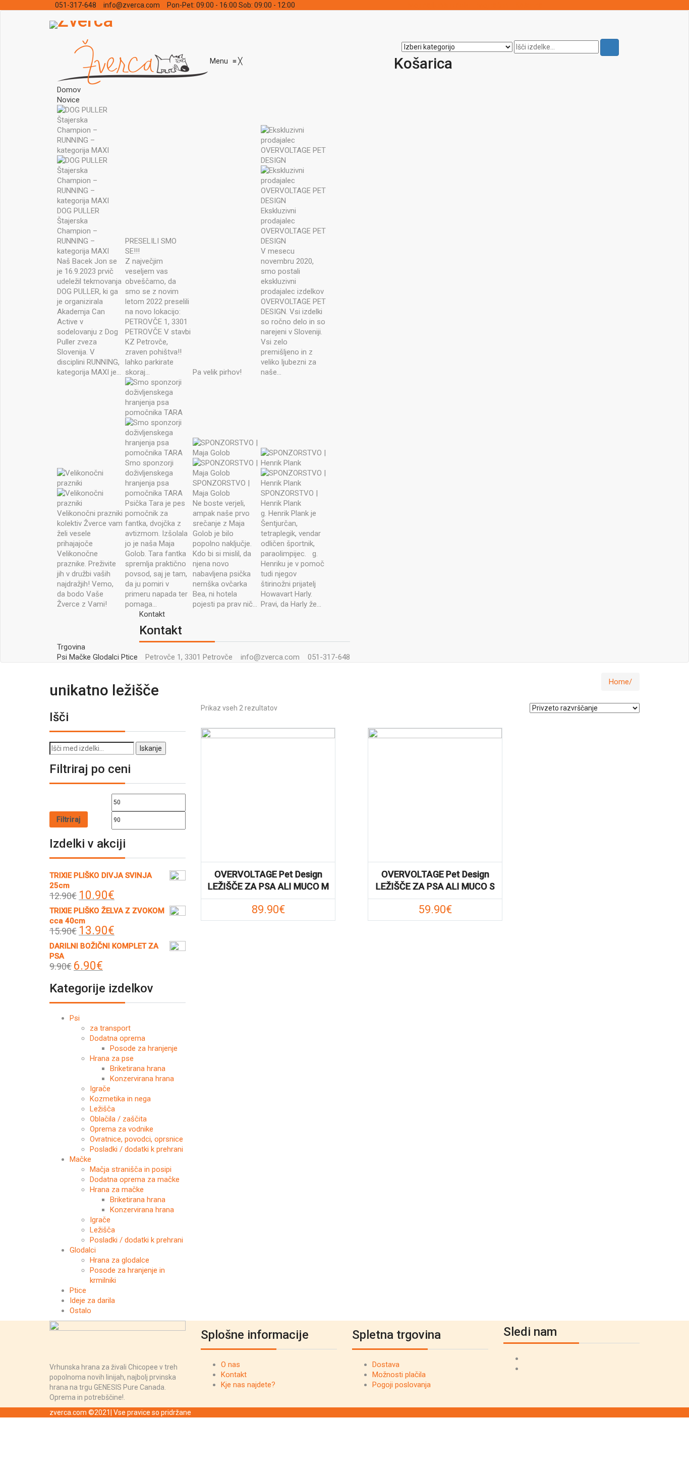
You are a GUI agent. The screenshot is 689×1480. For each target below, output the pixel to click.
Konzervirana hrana (142, 1078)
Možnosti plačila (399, 1374)
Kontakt (234, 1374)
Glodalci (83, 1250)
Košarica (529, 5)
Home (619, 681)
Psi (75, 1018)
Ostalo (80, 1310)
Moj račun (492, 5)
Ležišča (102, 1108)
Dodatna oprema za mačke (135, 1179)
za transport (110, 1028)
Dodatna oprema (117, 1038)
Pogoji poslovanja (401, 1384)
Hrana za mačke (117, 1189)
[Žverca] (133, 61)
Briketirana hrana (137, 1068)
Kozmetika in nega (120, 1098)
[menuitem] (69, 89)
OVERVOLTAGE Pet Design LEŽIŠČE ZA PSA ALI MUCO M (268, 880)
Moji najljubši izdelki (439, 5)
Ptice (78, 1290)
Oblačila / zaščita (118, 1118)
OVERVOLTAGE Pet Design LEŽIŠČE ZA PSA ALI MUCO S (435, 880)
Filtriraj (68, 819)
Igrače (100, 1088)
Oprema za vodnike (121, 1129)
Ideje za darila (92, 1300)
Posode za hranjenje (144, 1048)
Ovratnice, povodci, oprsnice (136, 1139)
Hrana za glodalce (119, 1260)
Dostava (385, 1364)
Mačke (80, 1159)
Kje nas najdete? (248, 1384)
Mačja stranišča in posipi (130, 1169)
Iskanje (151, 748)
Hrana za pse (112, 1058)
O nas (230, 1364)
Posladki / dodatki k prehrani (136, 1149)
